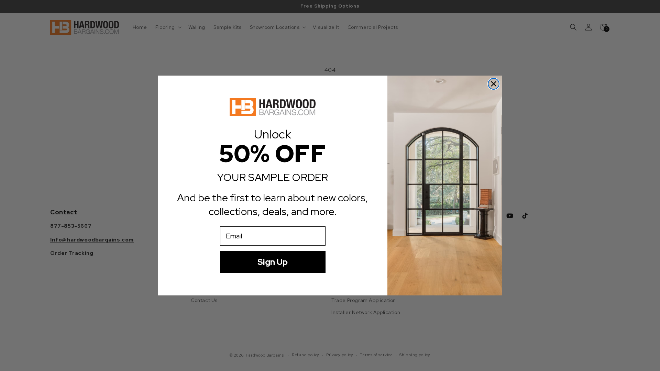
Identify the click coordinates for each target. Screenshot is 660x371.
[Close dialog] (493, 83)
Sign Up (272, 262)
